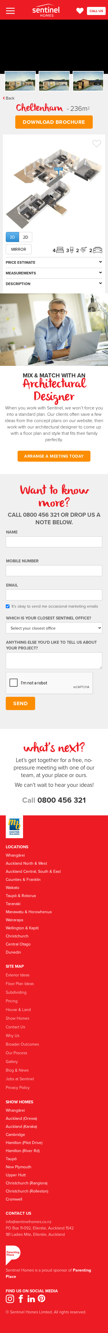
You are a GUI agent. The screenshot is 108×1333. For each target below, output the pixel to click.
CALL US (96, 10)
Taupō (11, 1159)
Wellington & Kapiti (22, 928)
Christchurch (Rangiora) (26, 1183)
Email (12, 585)
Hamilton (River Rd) (22, 1151)
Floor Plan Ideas (20, 983)
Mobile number (22, 561)
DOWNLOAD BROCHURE (54, 122)
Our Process (16, 1052)
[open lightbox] (54, 189)
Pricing (12, 1001)
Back (10, 98)
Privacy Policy (18, 1087)
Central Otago (18, 944)
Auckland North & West (26, 863)
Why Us (12, 1035)
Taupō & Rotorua (21, 895)
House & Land (18, 1009)
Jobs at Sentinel (20, 1078)
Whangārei (15, 855)
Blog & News (17, 1070)
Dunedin (13, 952)
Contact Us (15, 1026)
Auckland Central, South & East (33, 871)
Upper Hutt (16, 1175)
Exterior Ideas (17, 975)
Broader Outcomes (22, 1044)
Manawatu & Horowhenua (29, 912)
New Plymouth (18, 1167)
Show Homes (17, 1018)
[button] (10, 11)
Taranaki (13, 904)
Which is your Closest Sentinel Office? (48, 618)
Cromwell (14, 1199)
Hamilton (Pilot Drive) (24, 1142)
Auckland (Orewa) (21, 1118)
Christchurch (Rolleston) (27, 1191)
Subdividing (16, 992)
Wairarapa (14, 920)
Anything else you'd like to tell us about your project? (51, 645)
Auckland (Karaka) (21, 1126)
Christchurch (17, 936)
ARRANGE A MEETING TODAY (54, 456)
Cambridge (15, 1134)
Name (12, 532)
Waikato (12, 887)
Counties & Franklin (23, 879)
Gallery (12, 1061)
